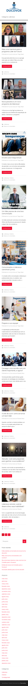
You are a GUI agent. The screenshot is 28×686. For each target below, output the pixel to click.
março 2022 (5, 640)
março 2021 (5, 658)
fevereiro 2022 (6, 642)
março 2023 (5, 609)
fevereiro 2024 (6, 586)
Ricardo (20, 464)
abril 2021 (4, 655)
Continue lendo (7, 66)
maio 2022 (4, 635)
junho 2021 (5, 650)
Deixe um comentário (9, 74)
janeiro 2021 (5, 660)
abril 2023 (4, 607)
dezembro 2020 (6, 663)
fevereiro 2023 (6, 612)
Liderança (6, 72)
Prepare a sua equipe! (10, 323)
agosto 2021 (5, 645)
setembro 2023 (6, 594)
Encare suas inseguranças (11, 158)
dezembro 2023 (6, 589)
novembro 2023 (6, 591)
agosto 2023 (5, 596)
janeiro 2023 (5, 614)
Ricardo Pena (20, 373)
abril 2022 (4, 637)
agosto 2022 (5, 627)
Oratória (11, 178)
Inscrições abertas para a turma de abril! (13, 569)
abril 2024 (4, 581)
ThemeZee (23, 683)
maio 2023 (4, 604)
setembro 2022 (6, 624)
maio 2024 (4, 578)
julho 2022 (4, 630)
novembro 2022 (6, 619)
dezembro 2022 (6, 617)
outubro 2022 (5, 622)
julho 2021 (4, 648)
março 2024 (5, 583)
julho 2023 (4, 599)
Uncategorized (6, 677)
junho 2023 (5, 601)
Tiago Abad (21, 54)
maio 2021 (4, 653)
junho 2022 (5, 632)
